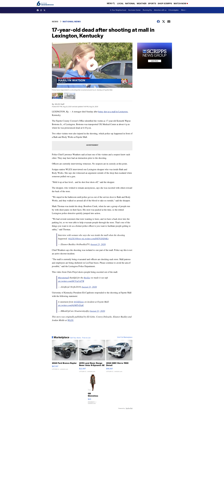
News (55, 21)
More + (183, 10)
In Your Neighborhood (118, 10)
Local (120, 3)
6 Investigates (174, 10)
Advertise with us (160, 10)
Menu (110, 3)
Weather (141, 3)
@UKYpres (79, 301)
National (130, 3)
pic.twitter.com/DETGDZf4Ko (95, 238)
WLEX (70, 320)
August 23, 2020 (98, 244)
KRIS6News (38, 10)
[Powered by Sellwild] (129, 408)
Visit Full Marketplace (124, 337)
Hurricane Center (134, 10)
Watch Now (180, 3)
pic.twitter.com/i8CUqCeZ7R (71, 281)
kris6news (41, 10)
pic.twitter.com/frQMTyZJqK (71, 305)
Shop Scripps (165, 3)
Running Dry (147, 10)
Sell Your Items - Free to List (80, 338)
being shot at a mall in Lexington (113, 111)
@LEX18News (74, 238)
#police (87, 277)
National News (72, 21)
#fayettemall (63, 277)
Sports (152, 3)
